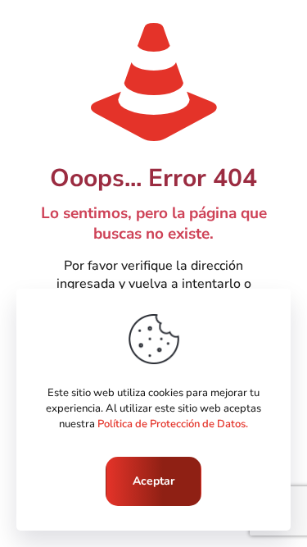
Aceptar (153, 481)
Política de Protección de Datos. (172, 424)
